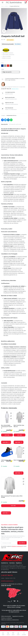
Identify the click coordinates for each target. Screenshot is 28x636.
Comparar (11, 416)
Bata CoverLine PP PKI (19, 460)
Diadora (6, 6)
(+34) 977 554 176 (7, 575)
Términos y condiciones (17, 546)
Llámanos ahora (15, 88)
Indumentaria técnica (11, 115)
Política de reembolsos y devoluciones (10, 619)
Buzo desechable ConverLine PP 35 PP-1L (6, 427)
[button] (4, 31)
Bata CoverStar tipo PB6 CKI (19, 426)
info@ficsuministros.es (7, 581)
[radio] (2, 65)
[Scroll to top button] (25, 629)
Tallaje (2, 69)
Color (2, 63)
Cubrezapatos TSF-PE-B (6, 460)
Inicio (2, 6)
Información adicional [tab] (15, 124)
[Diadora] (6, 50)
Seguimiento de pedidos (18, 616)
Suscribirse (22, 543)
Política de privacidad (6, 616)
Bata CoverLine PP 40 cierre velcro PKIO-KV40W (12, 496)
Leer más (7, 435)
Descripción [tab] (4, 124)
